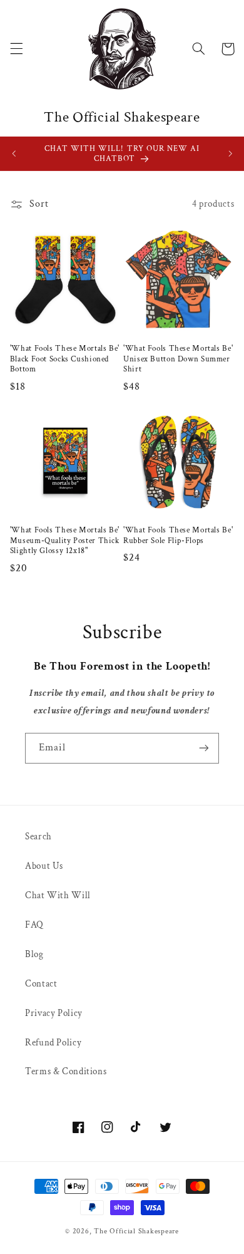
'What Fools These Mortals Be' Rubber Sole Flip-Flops (178, 535)
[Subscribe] (204, 748)
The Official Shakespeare (136, 1231)
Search (38, 836)
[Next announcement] (230, 153)
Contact (41, 984)
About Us (44, 866)
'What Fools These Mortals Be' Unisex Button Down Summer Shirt (178, 358)
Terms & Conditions (65, 1071)
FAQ (34, 925)
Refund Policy (53, 1043)
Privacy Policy (54, 1013)
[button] (16, 48)
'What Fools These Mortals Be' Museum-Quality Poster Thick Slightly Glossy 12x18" (64, 540)
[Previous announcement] (14, 153)
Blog (34, 954)
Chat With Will (58, 895)
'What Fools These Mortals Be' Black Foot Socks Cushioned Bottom (64, 358)
